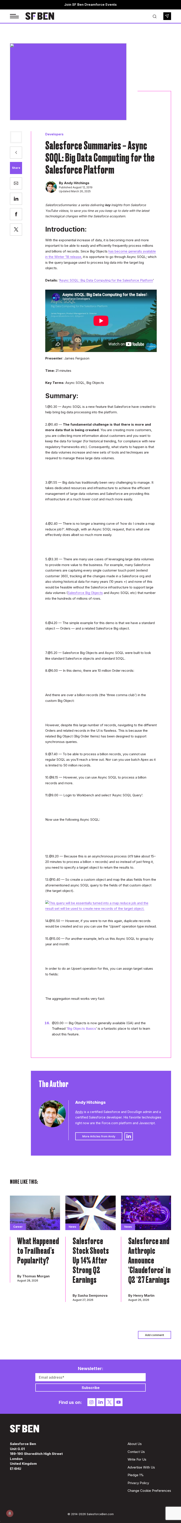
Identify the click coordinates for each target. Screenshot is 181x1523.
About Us (135, 1444)
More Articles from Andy (98, 1136)
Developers (54, 134)
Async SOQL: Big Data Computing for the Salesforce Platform (106, 280)
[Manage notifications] (9, 1513)
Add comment (154, 1335)
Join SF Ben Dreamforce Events (90, 4)
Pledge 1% (136, 1475)
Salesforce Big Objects (85, 593)
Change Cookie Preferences (149, 1491)
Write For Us (137, 1459)
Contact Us (136, 1452)
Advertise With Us (141, 1467)
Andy (79, 1112)
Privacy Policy (138, 1483)
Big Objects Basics (81, 1028)
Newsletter (167, 16)
